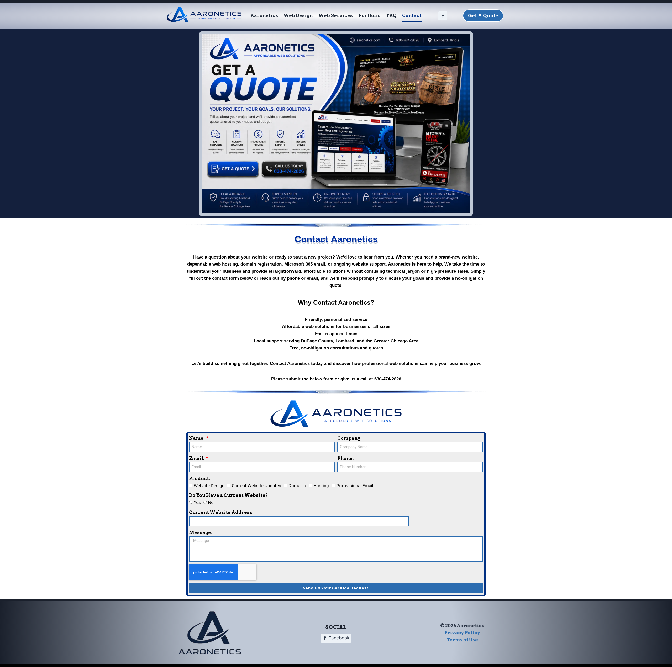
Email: (197, 458)
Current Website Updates (256, 485)
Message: (200, 532)
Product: (199, 478)
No (211, 502)
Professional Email (354, 485)
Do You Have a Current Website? (228, 495)
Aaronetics (264, 15)
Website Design (209, 485)
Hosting (321, 485)
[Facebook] (442, 15)
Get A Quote (483, 15)
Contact (412, 15)
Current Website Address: (221, 512)
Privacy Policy (462, 632)
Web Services (335, 15)
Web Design (298, 15)
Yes (197, 502)
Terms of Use (462, 639)
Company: (349, 438)
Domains (297, 485)
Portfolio (370, 15)
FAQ (391, 15)
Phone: (345, 458)
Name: (197, 438)
